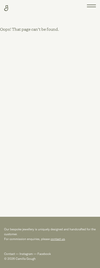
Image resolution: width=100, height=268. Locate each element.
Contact (9, 254)
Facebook (44, 254)
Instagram (26, 254)
